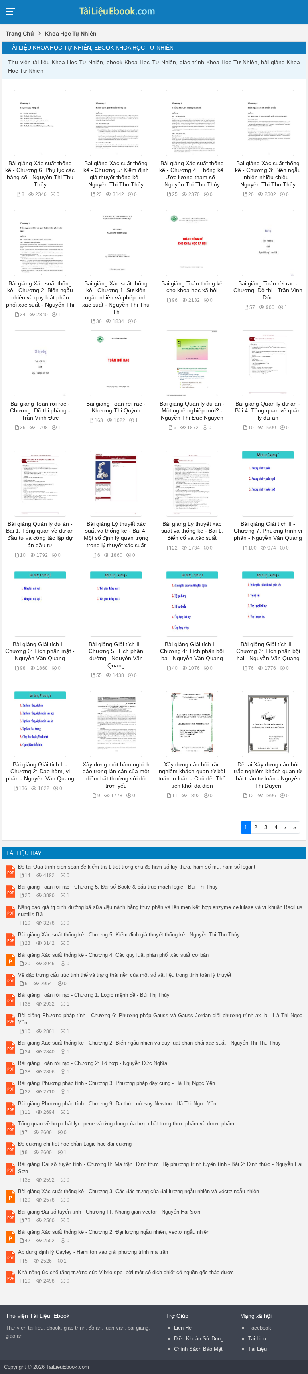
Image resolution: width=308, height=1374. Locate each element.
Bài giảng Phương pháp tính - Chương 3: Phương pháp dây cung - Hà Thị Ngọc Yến (116, 1083)
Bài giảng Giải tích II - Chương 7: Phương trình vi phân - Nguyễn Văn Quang (268, 531)
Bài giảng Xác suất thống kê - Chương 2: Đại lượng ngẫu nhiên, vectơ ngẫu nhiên (113, 1232)
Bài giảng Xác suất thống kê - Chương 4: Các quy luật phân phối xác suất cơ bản (113, 955)
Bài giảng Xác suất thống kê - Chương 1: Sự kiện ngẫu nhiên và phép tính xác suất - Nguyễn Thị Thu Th (116, 298)
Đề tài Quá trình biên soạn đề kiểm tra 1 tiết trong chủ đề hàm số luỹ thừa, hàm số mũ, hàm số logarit (136, 867)
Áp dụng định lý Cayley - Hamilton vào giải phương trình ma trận (93, 1252)
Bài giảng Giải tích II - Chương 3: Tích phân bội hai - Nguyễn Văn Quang (268, 651)
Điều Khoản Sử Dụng (198, 1339)
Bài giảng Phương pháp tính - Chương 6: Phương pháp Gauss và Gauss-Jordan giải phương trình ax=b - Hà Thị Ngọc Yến (160, 1019)
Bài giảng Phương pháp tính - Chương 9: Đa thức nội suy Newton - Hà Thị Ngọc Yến (117, 1104)
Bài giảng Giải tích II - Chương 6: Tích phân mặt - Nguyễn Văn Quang (40, 651)
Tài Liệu (257, 1349)
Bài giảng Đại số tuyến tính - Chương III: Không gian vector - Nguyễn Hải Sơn (109, 1212)
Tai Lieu (257, 1339)
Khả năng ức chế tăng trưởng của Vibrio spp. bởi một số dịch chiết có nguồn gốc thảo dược (126, 1272)
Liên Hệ (183, 1328)
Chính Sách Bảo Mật (198, 1349)
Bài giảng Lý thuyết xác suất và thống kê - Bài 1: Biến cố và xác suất (192, 531)
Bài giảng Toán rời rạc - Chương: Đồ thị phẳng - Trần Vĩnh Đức (40, 411)
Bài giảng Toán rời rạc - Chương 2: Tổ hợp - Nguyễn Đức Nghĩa (92, 1063)
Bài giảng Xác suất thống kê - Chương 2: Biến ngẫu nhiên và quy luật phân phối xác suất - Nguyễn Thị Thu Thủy (149, 1043)
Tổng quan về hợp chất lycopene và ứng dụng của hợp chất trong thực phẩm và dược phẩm (126, 1124)
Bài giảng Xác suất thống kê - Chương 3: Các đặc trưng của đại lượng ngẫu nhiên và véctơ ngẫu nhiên (138, 1191)
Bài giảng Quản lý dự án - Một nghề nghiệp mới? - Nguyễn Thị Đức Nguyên (192, 411)
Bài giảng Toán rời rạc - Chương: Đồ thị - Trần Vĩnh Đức (267, 291)
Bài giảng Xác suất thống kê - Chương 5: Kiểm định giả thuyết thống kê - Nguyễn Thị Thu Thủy (129, 934)
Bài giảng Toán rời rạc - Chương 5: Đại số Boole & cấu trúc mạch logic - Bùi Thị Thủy (118, 887)
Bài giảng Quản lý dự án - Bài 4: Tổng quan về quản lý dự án (268, 411)
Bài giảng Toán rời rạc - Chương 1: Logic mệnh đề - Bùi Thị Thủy (94, 995)
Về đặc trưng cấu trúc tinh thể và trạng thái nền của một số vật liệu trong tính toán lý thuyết (124, 975)
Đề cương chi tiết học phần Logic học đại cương (75, 1144)
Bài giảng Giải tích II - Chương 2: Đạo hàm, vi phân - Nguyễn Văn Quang (40, 772)
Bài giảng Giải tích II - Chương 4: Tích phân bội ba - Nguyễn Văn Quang (192, 651)
